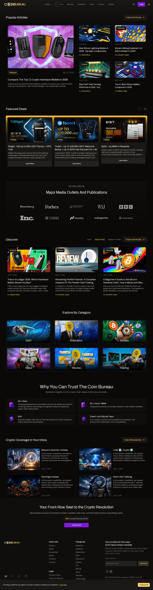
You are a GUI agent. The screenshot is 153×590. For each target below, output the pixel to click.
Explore (47, 4)
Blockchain (80, 552)
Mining (78, 569)
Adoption (79, 546)
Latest (89, 239)
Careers (111, 4)
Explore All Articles (134, 17)
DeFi (78, 555)
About (92, 4)
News (78, 572)
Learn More (30, 163)
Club (71, 4)
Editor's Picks (100, 239)
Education (80, 559)
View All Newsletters (133, 440)
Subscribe (143, 563)
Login (141, 4)
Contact (101, 4)
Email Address (110, 558)
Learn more (63, 585)
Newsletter (81, 4)
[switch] (109, 571)
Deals (61, 4)
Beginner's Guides (114, 239)
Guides (78, 562)
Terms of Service (56, 578)
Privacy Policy (55, 575)
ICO (77, 565)
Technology (80, 579)
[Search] (133, 4)
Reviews (79, 575)
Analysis (79, 549)
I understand (143, 585)
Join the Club (76, 525)
